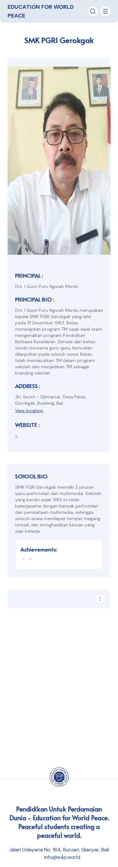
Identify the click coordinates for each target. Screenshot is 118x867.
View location (29, 410)
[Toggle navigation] (93, 11)
